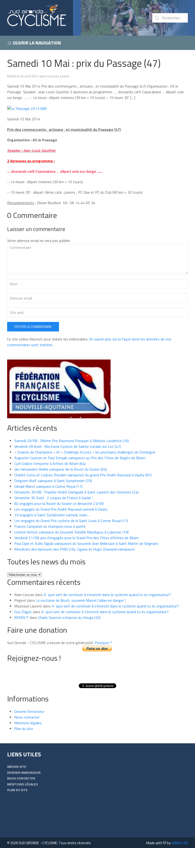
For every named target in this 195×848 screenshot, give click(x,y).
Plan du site (23, 728)
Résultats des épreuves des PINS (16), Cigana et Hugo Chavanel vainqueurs (74, 549)
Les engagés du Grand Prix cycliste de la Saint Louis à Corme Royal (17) (71, 520)
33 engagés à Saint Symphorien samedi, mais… (52, 515)
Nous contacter (26, 717)
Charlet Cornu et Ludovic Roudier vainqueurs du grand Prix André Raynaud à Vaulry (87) (82, 475)
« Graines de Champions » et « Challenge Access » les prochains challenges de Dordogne (84, 452)
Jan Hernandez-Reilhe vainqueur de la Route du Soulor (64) (60, 469)
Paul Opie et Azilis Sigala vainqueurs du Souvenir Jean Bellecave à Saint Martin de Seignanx (86, 543)
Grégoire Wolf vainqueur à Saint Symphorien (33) (53, 480)
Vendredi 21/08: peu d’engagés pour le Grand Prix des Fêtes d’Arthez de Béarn (76, 538)
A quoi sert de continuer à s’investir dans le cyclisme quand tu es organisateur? (107, 594)
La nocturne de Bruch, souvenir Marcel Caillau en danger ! (81, 600)
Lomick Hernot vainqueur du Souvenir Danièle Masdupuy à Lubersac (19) (71, 532)
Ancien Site (16, 766)
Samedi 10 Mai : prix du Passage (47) (84, 63)
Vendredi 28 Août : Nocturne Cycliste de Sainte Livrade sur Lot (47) (67, 446)
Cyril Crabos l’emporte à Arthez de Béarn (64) (50, 463)
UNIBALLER (179, 843)
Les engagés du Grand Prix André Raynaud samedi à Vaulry (60, 509)
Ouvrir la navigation (36, 42)
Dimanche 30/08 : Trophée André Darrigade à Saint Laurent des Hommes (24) (76, 492)
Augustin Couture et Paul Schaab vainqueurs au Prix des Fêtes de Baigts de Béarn (79, 458)
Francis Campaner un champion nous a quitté (50, 526)
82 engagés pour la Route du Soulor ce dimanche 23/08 (58, 503)
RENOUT (21, 617)
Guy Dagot (23, 612)
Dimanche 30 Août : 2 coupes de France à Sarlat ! (53, 498)
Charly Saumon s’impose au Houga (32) (69, 617)
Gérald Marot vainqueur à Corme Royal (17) (48, 486)
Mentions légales (28, 723)
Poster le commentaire (33, 326)
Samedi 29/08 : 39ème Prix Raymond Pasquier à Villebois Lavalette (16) (71, 441)
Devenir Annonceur (29, 711)
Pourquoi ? (103, 643)
